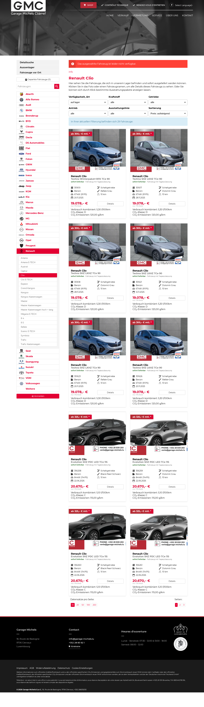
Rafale (24, 327)
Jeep (28, 186)
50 (83, 605)
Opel (28, 240)
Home (110, 15)
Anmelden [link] (39, 396)
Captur (24, 271)
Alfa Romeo (32, 99)
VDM (28, 378)
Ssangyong (32, 361)
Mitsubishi (31, 224)
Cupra (29, 132)
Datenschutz (64, 668)
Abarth (29, 94)
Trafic (23, 340)
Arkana (24, 258)
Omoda (29, 234)
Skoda (29, 356)
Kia (27, 197)
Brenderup (31, 115)
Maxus (29, 202)
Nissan (29, 229)
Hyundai (30, 170)
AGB (32, 668)
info (71, 72)
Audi (28, 105)
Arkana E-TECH (28, 262)
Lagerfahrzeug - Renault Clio (97, 173)
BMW (28, 110)
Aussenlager (27, 67)
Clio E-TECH (26, 279)
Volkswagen (32, 383)
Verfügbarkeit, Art (79, 97)
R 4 (22, 318)
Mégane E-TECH (28, 314)
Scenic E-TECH (28, 331)
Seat (28, 351)
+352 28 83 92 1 (77, 642)
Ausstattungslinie (119, 108)
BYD (28, 121)
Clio (23, 275)
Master (24, 301)
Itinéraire (75, 646)
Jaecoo (29, 180)
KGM (28, 191)
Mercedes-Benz (34, 213)
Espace (24, 284)
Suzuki (29, 367)
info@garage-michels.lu (81, 639)
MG (27, 218)
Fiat (27, 148)
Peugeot (30, 245)
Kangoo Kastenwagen (31, 297)
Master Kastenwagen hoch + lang (37, 309)
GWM (28, 164)
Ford (28, 153)
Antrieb (73, 108)
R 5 (22, 322)
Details (110, 204)
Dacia (28, 137)
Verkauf (123, 15)
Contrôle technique (116, 5)
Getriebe (154, 97)
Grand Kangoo (28, 288)
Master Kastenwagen (31, 305)
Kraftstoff (114, 97)
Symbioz (25, 335)
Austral (24, 266)
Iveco (28, 175)
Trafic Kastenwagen (30, 344)
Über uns (172, 15)
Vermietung (140, 15)
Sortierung (155, 108)
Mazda (29, 207)
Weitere (30, 389)
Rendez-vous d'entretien (150, 5)
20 (77, 605)
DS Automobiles (34, 143)
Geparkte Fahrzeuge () (39, 79)
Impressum (22, 668)
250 (94, 605)
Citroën (29, 126)
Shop (90, 5)
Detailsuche (27, 62)
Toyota (29, 372)
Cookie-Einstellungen (82, 668)
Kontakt (187, 15)
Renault (30, 251)
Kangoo (24, 292)
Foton (28, 159)
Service (157, 15)
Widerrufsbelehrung (46, 668)
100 (88, 605)
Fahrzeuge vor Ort (30, 72)
